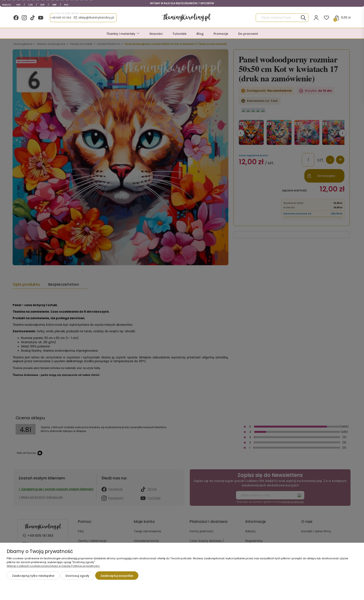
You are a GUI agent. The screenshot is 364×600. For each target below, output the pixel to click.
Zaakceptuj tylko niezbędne (33, 576)
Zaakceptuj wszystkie (116, 576)
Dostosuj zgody (77, 576)
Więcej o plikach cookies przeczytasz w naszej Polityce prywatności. (53, 566)
